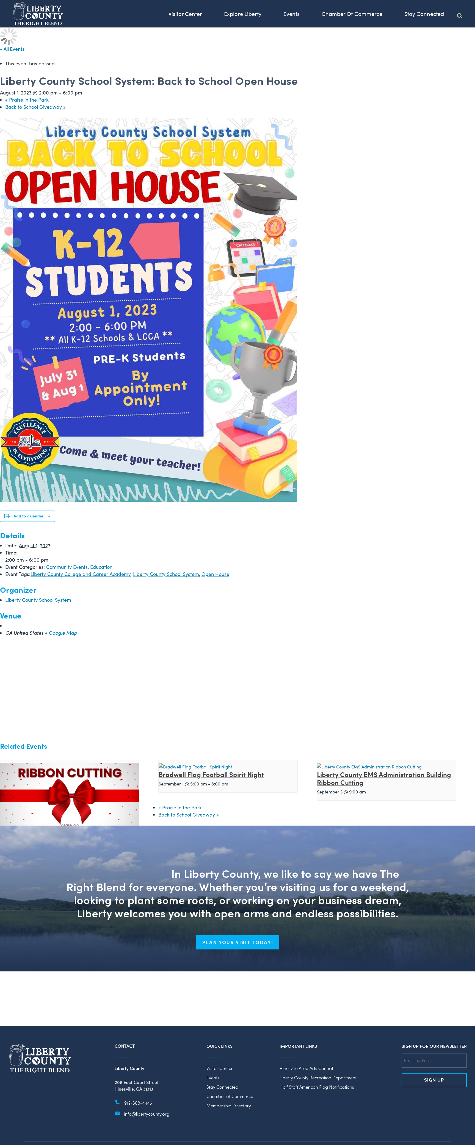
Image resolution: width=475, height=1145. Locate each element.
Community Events (67, 567)
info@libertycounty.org (146, 1114)
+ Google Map (61, 632)
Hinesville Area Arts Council (306, 1068)
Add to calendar (28, 516)
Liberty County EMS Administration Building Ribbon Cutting (384, 778)
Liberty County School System (166, 574)
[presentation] (69, 807)
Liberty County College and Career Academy (81, 574)
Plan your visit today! (237, 942)
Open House (215, 574)
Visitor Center (219, 1068)
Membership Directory (228, 1105)
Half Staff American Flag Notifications (317, 1087)
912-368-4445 (138, 1103)
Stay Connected (222, 1087)
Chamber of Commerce (229, 1096)
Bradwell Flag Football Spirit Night (211, 774)
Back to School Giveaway (35, 107)
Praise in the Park (27, 99)
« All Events (12, 48)
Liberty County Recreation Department (318, 1077)
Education (101, 567)
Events (212, 1077)
